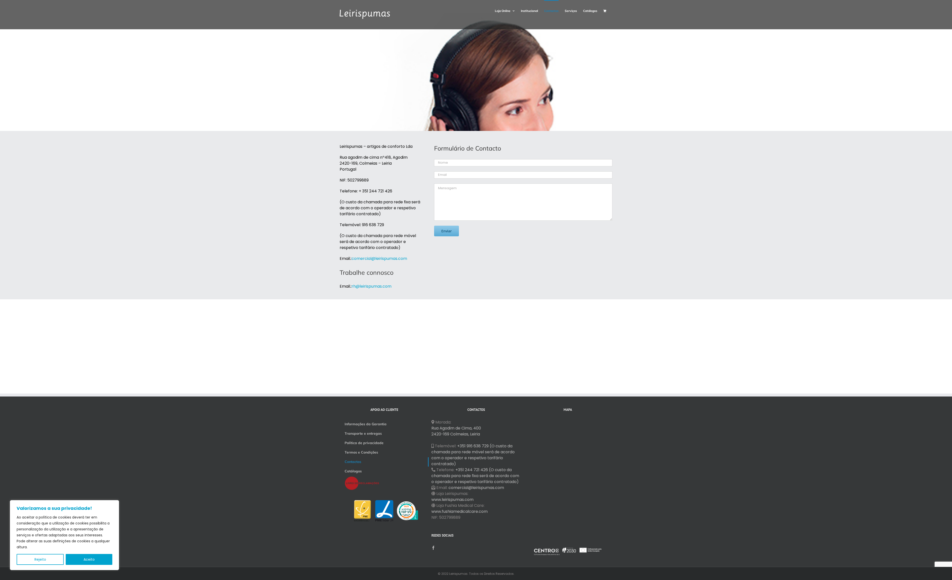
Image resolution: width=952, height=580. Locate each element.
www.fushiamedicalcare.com (459, 511)
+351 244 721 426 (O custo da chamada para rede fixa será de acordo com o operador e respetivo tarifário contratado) (475, 476)
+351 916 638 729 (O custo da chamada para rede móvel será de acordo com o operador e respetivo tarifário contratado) (473, 455)
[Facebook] (433, 548)
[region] (64, 535)
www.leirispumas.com (452, 499)
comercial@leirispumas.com (476, 487)
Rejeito (40, 559)
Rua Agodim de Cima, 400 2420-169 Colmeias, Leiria (456, 431)
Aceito (89, 559)
